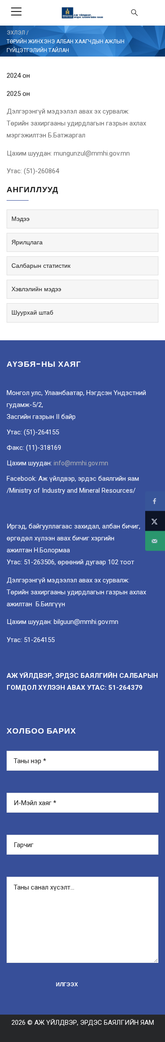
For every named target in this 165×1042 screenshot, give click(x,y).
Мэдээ (20, 218)
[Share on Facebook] (155, 501)
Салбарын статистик (40, 265)
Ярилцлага (27, 242)
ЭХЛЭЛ (16, 33)
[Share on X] (155, 521)
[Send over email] (155, 541)
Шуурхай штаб (32, 312)
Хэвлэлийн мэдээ (36, 289)
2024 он (18, 76)
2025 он (18, 94)
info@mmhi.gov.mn (81, 463)
